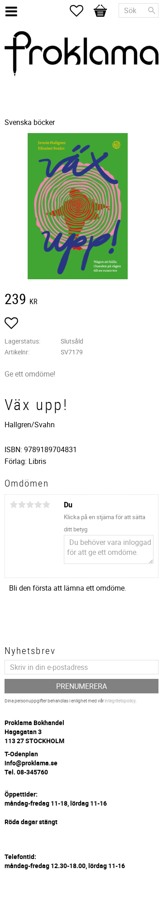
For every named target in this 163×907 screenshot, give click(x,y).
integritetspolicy (120, 700)
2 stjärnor (22, 505)
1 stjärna (14, 505)
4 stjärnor (38, 505)
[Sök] (151, 10)
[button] (81, 11)
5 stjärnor (46, 505)
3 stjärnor (30, 505)
